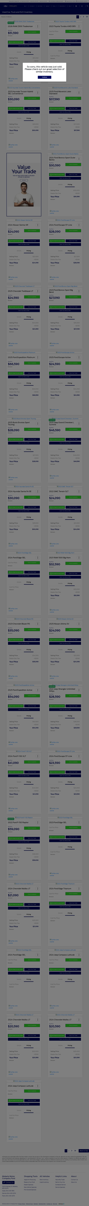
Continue (44, 77)
